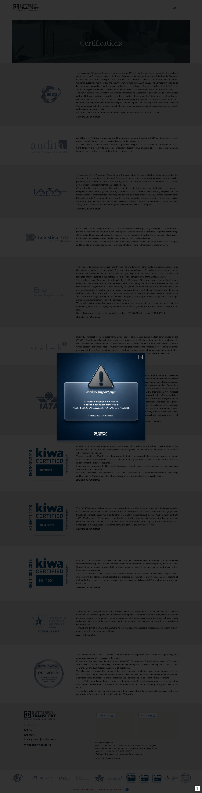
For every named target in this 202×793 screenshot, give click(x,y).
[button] (140, 357)
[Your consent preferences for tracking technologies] (197, 788)
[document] (101, 396)
